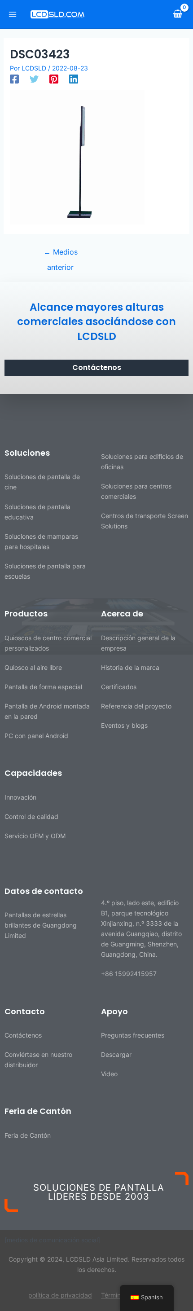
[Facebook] (14, 79)
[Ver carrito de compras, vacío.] (177, 14)
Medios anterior (61, 254)
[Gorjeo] (34, 79)
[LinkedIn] (73, 79)
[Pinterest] (53, 79)
